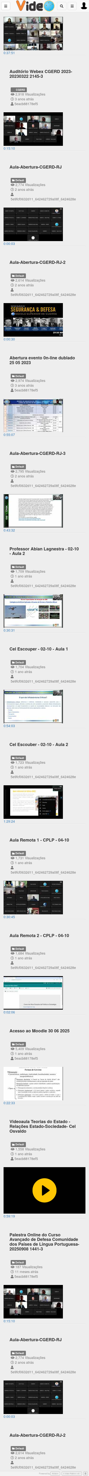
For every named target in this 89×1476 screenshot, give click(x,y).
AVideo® (55, 1473)
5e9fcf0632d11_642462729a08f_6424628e (43, 199)
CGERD (20, 89)
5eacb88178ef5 (26, 103)
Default (19, 180)
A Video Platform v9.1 (71, 1473)
